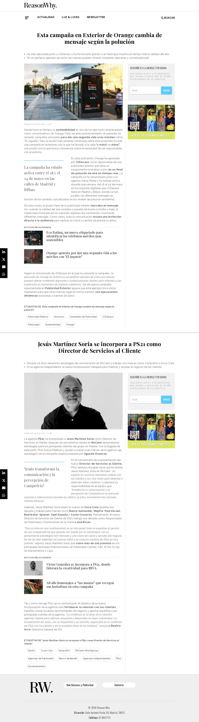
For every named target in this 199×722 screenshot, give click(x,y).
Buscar (169, 17)
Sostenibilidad (52, 324)
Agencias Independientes (96, 658)
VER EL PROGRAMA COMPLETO (151, 135)
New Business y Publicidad (80, 685)
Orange (70, 324)
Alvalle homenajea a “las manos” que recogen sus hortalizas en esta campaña (80, 585)
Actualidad (45, 17)
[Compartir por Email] (3, 267)
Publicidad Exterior (38, 316)
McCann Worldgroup (87, 650)
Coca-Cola (47, 650)
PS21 (118, 658)
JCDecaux (107, 316)
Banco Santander (68, 658)
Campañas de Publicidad (83, 316)
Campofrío (64, 650)
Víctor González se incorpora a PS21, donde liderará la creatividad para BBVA (78, 566)
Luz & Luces (70, 17)
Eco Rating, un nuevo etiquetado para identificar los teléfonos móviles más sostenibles (74, 236)
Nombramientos (36, 666)
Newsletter (96, 17)
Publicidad (33, 324)
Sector (31, 650)
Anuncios (59, 316)
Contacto (119, 685)
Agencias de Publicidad (40, 658)
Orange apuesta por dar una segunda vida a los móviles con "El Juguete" (81, 255)
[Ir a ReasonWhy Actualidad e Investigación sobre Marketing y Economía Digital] (40, 5)
